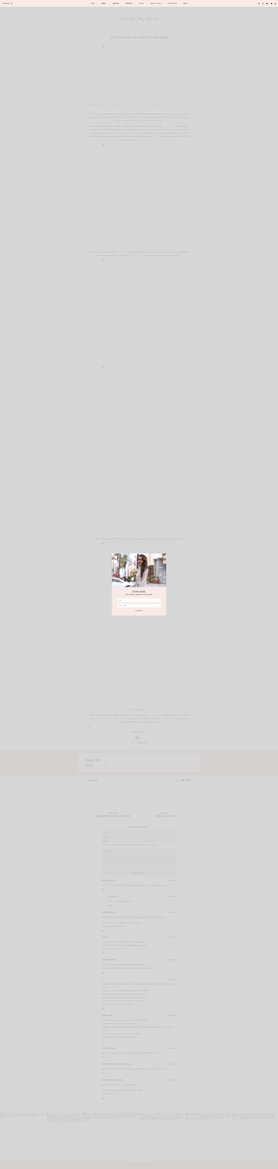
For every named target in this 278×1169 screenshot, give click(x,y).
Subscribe (5, 3)
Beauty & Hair (156, 3)
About (104, 3)
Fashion (116, 3)
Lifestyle (129, 3)
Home (93, 3)
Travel (141, 3)
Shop (185, 3)
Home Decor (172, 3)
